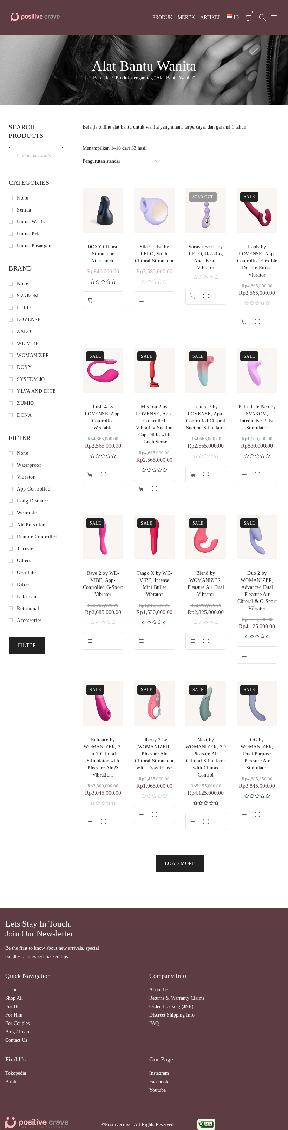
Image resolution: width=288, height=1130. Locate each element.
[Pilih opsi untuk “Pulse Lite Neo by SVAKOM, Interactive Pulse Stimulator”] (244, 474)
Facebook (158, 1081)
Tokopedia (15, 1073)
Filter (27, 645)
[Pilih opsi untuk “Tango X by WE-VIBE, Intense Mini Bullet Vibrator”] (141, 641)
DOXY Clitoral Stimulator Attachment (103, 254)
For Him (13, 1015)
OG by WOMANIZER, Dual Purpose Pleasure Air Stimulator (257, 754)
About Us (158, 989)
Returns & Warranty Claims (176, 998)
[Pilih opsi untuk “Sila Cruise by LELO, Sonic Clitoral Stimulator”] (141, 300)
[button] (90, 300)
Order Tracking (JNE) (171, 1006)
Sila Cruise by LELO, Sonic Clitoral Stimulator (154, 254)
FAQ (154, 1023)
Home (11, 989)
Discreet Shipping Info (172, 1015)
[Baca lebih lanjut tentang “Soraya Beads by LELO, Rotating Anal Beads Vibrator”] (193, 296)
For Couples (17, 1023)
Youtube (157, 1090)
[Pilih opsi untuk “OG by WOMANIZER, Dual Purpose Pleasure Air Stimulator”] (244, 814)
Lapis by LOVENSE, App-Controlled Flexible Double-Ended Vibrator (257, 261)
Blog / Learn (18, 1031)
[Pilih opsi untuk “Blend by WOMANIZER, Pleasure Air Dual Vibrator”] (193, 641)
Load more (180, 863)
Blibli (11, 1081)
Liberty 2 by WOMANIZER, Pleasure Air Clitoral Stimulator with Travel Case (154, 754)
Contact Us (16, 1040)
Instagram (159, 1073)
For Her (13, 1006)
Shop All (14, 998)
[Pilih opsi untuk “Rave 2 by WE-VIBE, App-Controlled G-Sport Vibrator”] (90, 641)
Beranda (101, 77)
